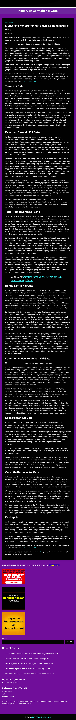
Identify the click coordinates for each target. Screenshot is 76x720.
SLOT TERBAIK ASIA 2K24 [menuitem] (30, 81)
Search (4, 638)
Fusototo (16, 701)
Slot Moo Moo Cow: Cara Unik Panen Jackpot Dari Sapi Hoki (27, 659)
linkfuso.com (7, 691)
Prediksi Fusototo (8, 696)
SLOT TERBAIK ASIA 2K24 (41, 717)
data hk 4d (6, 694)
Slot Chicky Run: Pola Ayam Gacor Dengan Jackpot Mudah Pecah (29, 664)
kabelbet (40, 552)
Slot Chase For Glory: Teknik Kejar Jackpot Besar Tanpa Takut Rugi (29, 674)
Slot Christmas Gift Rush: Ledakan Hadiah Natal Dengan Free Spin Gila (31, 654)
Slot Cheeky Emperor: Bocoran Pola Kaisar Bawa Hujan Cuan (27, 669)
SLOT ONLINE (9, 22)
